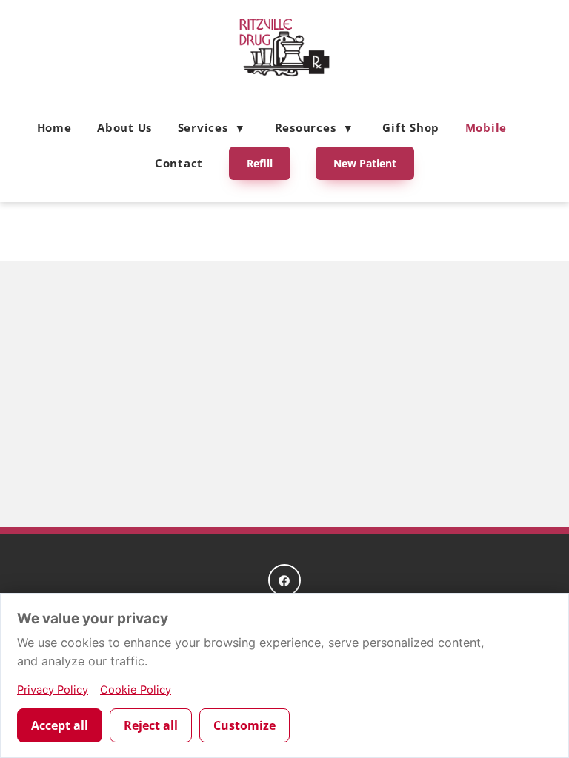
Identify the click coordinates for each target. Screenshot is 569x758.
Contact (179, 163)
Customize (244, 725)
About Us (124, 127)
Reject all (151, 725)
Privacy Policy (52, 690)
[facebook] (284, 580)
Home (54, 127)
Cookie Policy (135, 690)
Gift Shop (410, 127)
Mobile (486, 127)
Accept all (59, 725)
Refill (260, 163)
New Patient (364, 163)
